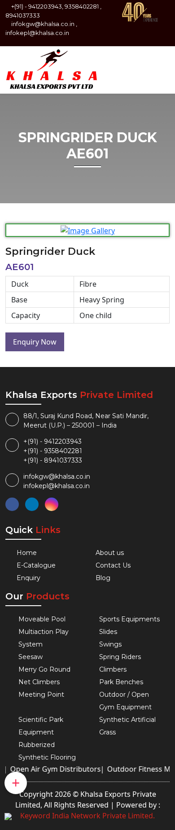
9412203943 (45, 6)
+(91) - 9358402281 (52, 451)
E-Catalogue (36, 565)
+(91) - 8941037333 (52, 460)
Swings (110, 644)
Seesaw (30, 657)
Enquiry (28, 578)
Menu (155, 61)
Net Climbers (39, 682)
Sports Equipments (129, 619)
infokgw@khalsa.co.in (42, 23)
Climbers (113, 669)
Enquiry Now (35, 342)
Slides (108, 632)
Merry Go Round (44, 669)
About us (110, 553)
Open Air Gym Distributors (51, 769)
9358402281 (82, 6)
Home (27, 553)
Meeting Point (41, 694)
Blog (103, 578)
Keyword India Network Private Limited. (87, 816)
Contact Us (113, 565)
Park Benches (121, 682)
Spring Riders (120, 657)
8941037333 (22, 15)
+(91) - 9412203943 (52, 441)
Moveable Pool (42, 619)
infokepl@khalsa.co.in (37, 32)
